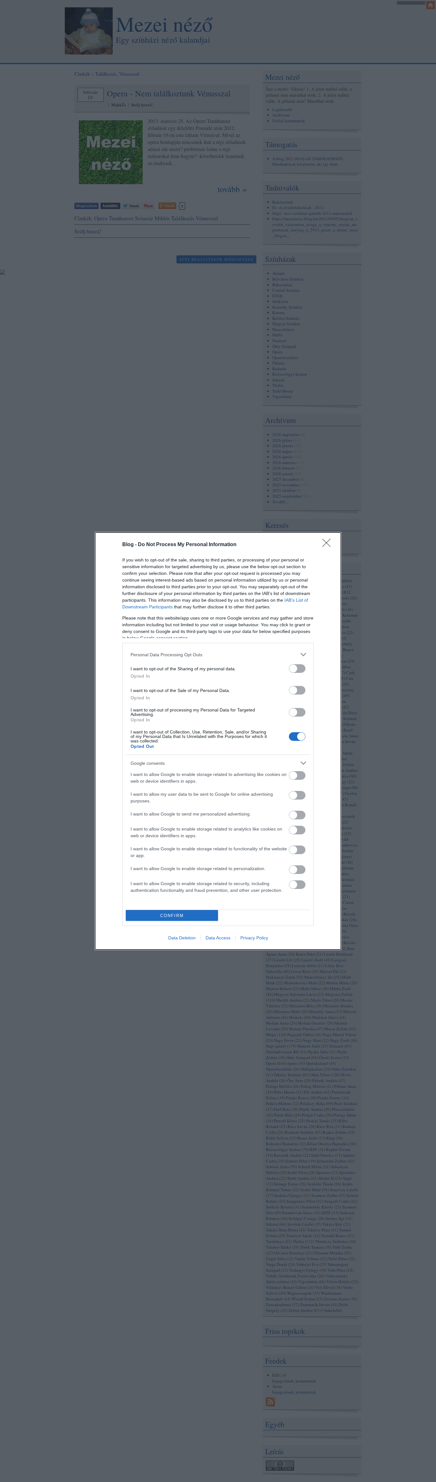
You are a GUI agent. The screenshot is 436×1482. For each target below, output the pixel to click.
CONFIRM (172, 915)
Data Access (218, 937)
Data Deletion (182, 937)
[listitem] (218, 654)
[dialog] (218, 741)
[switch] (297, 668)
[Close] (328, 545)
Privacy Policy (254, 937)
